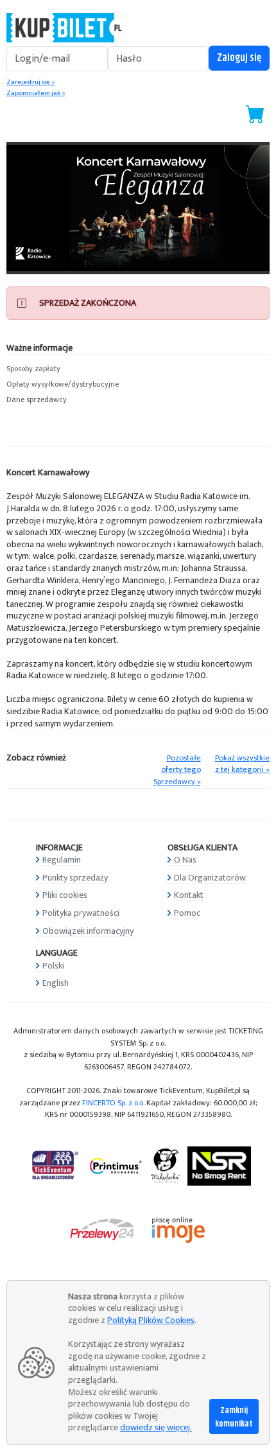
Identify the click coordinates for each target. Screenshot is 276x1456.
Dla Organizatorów (210, 877)
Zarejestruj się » (30, 82)
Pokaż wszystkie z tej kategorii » (242, 764)
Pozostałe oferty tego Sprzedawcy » (177, 770)
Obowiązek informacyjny (88, 931)
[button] (138, 369)
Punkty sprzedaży (75, 877)
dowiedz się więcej (155, 1427)
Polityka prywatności (80, 913)
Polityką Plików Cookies (150, 1320)
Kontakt (188, 895)
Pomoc (187, 913)
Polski (53, 965)
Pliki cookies (64, 895)
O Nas (185, 859)
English (55, 983)
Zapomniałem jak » (35, 93)
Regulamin (61, 859)
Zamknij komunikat (234, 1417)
